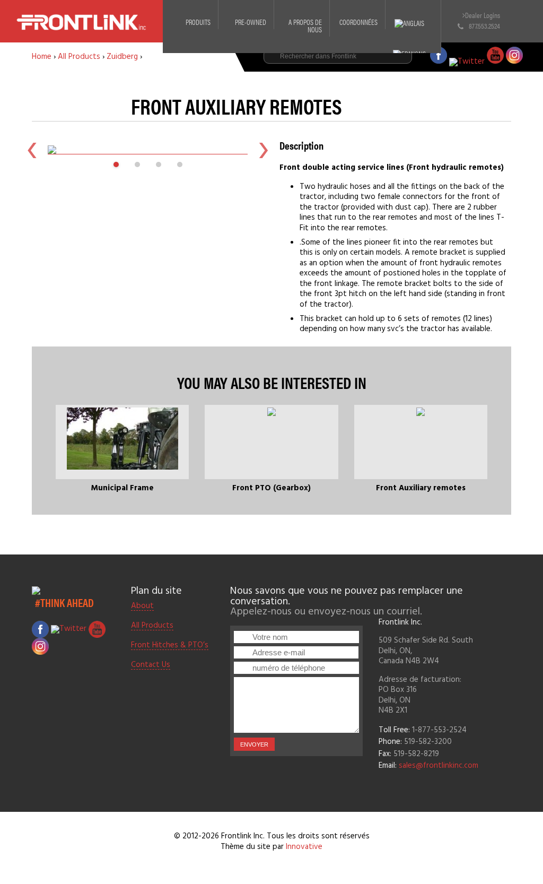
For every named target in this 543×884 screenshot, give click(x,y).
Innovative (304, 846)
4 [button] (180, 164)
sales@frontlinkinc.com (438, 765)
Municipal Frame (122, 488)
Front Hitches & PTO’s (169, 646)
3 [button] (159, 164)
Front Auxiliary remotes (421, 488)
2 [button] (137, 164)
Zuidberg (122, 56)
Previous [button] (32, 149)
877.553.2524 (484, 25)
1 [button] (116, 164)
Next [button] (263, 149)
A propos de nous (305, 25)
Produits (198, 21)
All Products (79, 56)
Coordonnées (358, 21)
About (142, 606)
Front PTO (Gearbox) (271, 488)
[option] (148, 149)
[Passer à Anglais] (413, 16)
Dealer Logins (482, 15)
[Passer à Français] (413, 46)
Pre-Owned (250, 21)
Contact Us (150, 665)
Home (41, 56)
